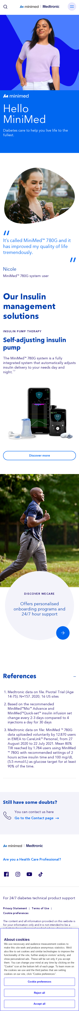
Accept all (39, 1003)
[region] (39, 969)
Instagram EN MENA (18, 874)
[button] (63, 632)
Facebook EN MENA (6, 874)
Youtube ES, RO (29, 874)
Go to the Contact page (34, 818)
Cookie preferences (16, 913)
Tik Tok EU (41, 874)
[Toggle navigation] (72, 6)
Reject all (39, 992)
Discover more (39, 455)
